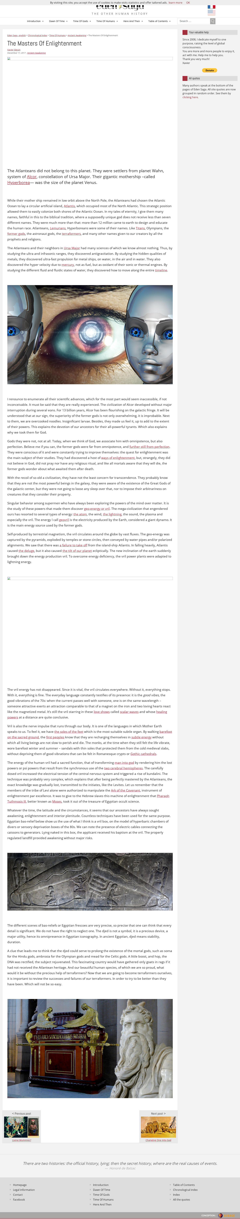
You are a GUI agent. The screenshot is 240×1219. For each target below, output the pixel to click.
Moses (57, 801)
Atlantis (69, 206)
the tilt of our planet (77, 551)
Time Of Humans (105, 21)
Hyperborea (18, 182)
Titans (140, 228)
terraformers (71, 234)
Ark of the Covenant (125, 790)
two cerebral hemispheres (123, 768)
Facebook (19, 1199)
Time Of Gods (80, 21)
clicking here (190, 97)
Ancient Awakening (36, 52)
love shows (102, 712)
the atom (80, 514)
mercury (68, 265)
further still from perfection (149, 447)
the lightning (112, 514)
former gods (16, 234)
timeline (161, 270)
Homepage (20, 1185)
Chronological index (185, 1190)
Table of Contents (158, 21)
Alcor (32, 176)
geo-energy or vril (97, 509)
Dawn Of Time (57, 21)
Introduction (34, 21)
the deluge (26, 551)
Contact (18, 1194)
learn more (175, 2)
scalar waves (129, 712)
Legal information (24, 1190)
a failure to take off (73, 545)
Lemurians (58, 228)
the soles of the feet (68, 732)
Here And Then (131, 21)
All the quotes (181, 1199)
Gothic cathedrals (143, 754)
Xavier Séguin (13, 49)
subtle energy (141, 737)
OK (188, 2)
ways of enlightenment (118, 458)
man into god (124, 763)
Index (176, 1194)
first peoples (55, 737)
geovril (64, 520)
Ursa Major (72, 248)
